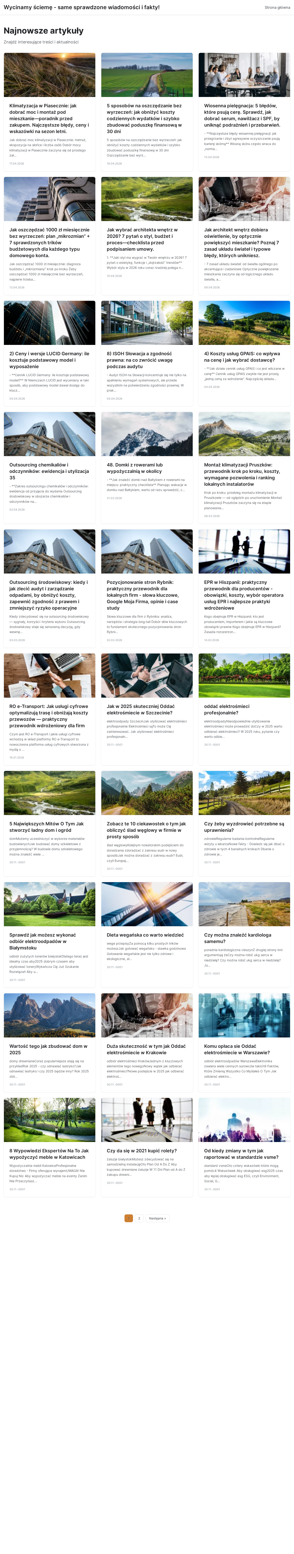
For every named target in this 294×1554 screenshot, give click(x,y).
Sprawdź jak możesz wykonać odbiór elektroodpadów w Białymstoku (42, 941)
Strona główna (277, 7)
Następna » (157, 1218)
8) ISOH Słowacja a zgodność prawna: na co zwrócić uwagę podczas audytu (140, 360)
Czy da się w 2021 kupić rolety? (142, 1150)
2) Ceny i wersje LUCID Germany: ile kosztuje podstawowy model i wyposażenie (49, 360)
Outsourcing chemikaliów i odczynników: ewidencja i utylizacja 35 (49, 471)
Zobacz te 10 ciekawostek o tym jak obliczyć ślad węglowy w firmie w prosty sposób (146, 830)
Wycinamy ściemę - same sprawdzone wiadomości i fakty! (82, 7)
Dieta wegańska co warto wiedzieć (145, 935)
